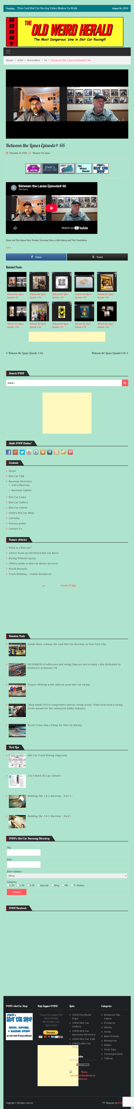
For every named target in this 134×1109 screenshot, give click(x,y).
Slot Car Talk (16, 476)
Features (109, 1022)
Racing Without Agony (22, 558)
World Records (18, 568)
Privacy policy (17, 523)
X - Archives (80, 885)
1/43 (33, 885)
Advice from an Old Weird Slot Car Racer (34, 553)
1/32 (23, 885)
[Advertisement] (67, 337)
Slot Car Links (17, 497)
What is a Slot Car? (20, 547)
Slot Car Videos (18, 507)
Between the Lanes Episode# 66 (109, 353)
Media (108, 1027)
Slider (108, 1045)
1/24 (13, 885)
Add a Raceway (20, 485)
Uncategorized (113, 1053)
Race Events (111, 1036)
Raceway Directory (20, 481)
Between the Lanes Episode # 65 (25, 353)
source (8, 247)
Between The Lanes (41, 153)
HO (67, 885)
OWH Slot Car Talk (83, 1039)
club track (45, 885)
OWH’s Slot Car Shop (21, 512)
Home (12, 470)
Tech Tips (110, 1049)
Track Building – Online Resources (30, 574)
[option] (48, 8)
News (107, 1031)
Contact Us (15, 528)
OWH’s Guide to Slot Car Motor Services (33, 563)
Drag (57, 885)
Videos (108, 1058)
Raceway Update (21, 490)
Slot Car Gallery (18, 502)
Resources (110, 1040)
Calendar (14, 518)
